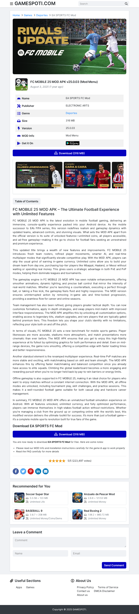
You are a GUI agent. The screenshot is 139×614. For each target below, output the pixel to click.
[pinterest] (31, 471)
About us (82, 595)
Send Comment (114, 565)
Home (16, 15)
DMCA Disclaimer (104, 591)
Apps (19, 587)
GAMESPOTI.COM (35, 3)
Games (28, 15)
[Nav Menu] (11, 3)
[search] (126, 3)
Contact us (83, 591)
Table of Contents (26, 201)
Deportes (42, 15)
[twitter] (23, 471)
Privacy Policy (85, 587)
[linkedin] (38, 471)
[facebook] (16, 471)
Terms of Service (108, 587)
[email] (46, 471)
